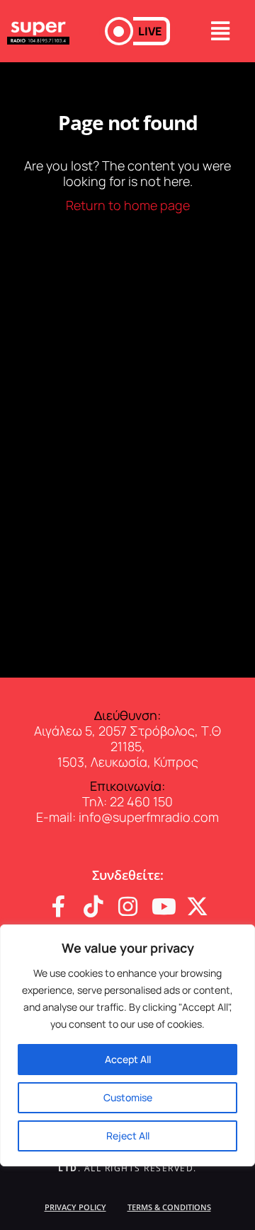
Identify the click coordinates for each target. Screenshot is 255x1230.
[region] (127, 1045)
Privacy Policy (75, 1207)
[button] (137, 31)
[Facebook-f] (58, 906)
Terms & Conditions (169, 1207)
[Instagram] (128, 906)
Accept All (128, 1059)
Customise (127, 1097)
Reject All (127, 1135)
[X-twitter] (197, 906)
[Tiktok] (93, 906)
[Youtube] (163, 906)
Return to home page (128, 205)
